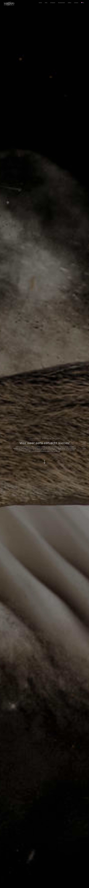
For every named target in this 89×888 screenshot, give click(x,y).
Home (40, 2)
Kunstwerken (61, 2)
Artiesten (52, 2)
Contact (76, 2)
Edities (69, 2)
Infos (46, 2)
